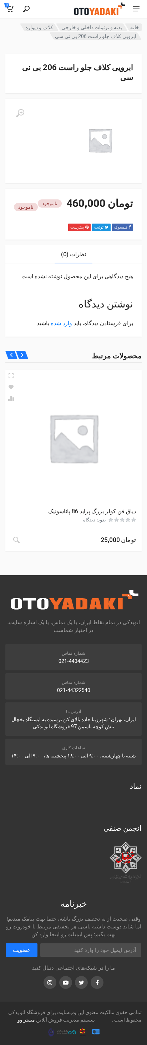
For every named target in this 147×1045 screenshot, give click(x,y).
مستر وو (26, 1020)
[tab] (73, 254)
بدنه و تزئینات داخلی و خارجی (91, 27)
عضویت (21, 950)
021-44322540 (73, 690)
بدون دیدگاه (94, 519)
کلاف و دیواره (39, 27)
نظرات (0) (73, 254)
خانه (134, 27)
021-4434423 (74, 661)
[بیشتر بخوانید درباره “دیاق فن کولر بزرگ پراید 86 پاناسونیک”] (16, 540)
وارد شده (61, 323)
